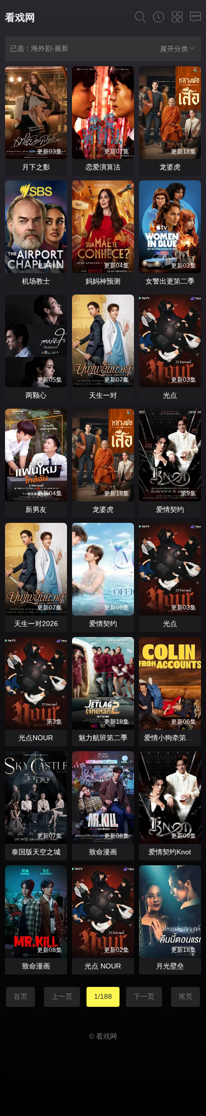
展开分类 (174, 49)
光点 (170, 395)
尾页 (185, 996)
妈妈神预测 (103, 281)
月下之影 (36, 167)
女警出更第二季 (170, 281)
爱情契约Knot (169, 852)
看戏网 (20, 17)
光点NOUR (35, 738)
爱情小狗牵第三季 (172, 738)
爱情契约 (170, 509)
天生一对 (103, 395)
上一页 (62, 996)
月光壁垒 (170, 966)
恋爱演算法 (103, 167)
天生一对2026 (36, 624)
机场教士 (36, 281)
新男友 (36, 509)
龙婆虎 (170, 167)
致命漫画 (103, 852)
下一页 (144, 996)
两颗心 (36, 395)
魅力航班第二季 (103, 738)
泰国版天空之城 (36, 852)
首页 (21, 996)
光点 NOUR (102, 966)
